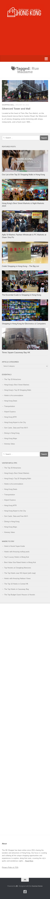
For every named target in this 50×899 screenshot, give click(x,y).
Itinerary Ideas (9, 444)
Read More (29, 861)
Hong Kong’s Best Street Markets (16, 385)
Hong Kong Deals (10, 401)
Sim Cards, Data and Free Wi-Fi (16, 428)
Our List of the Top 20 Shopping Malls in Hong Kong (23, 175)
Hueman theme (37, 886)
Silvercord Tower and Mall (16, 108)
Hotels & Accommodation (13, 395)
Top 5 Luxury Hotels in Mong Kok (16, 557)
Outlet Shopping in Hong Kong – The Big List (20, 266)
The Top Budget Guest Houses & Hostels (19, 595)
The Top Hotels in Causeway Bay (16, 589)
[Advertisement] (25, 39)
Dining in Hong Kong (11, 433)
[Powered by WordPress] (17, 886)
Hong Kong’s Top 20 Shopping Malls (17, 390)
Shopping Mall (8, 105)
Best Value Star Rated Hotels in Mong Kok (20, 562)
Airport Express (10, 412)
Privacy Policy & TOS (10, 867)
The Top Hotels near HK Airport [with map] (20, 573)
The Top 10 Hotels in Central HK (16, 584)
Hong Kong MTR (10, 417)
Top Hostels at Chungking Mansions (17, 568)
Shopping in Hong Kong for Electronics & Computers (24, 324)
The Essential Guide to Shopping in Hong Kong (21, 295)
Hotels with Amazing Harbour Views (17, 578)
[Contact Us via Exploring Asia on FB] (25, 892)
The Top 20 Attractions (12, 379)
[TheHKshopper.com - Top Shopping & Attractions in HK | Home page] (25, 11)
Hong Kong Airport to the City (15, 422)
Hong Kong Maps (10, 438)
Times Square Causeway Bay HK (16, 352)
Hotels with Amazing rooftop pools (16, 552)
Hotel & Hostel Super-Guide (14, 546)
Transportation (9, 406)
